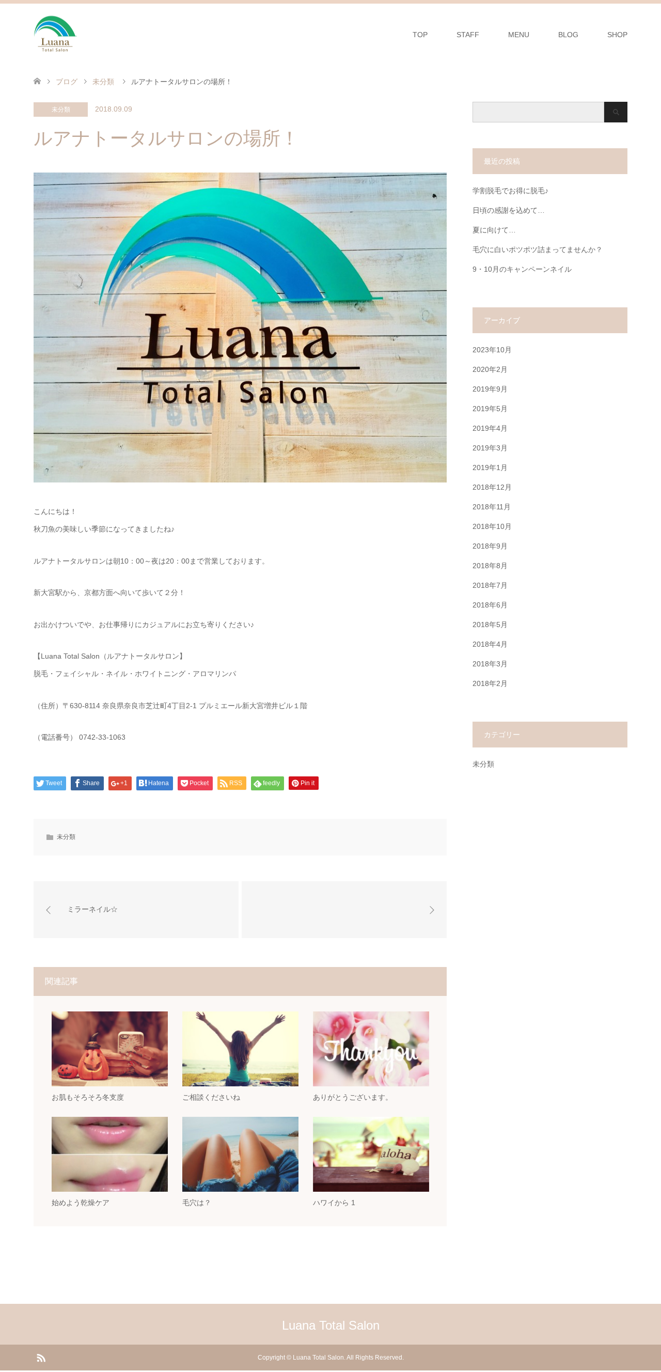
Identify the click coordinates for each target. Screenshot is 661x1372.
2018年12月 (492, 487)
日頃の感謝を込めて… (509, 210)
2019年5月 (490, 408)
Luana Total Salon (331, 1325)
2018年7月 (490, 585)
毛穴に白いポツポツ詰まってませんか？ (538, 249)
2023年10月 (492, 350)
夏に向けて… (494, 230)
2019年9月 (490, 389)
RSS (41, 1357)
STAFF (468, 34)
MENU (518, 34)
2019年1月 (490, 467)
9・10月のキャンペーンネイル (522, 269)
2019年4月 (490, 428)
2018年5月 (490, 624)
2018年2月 (490, 683)
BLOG (568, 34)
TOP (420, 34)
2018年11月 (492, 507)
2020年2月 (490, 369)
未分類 (61, 109)
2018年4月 (490, 644)
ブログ (66, 81)
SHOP (617, 34)
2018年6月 (490, 605)
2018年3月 (490, 664)
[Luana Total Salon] (77, 34)
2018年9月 (490, 546)
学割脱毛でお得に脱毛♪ (510, 190)
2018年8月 (490, 566)
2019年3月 (490, 448)
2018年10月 (492, 526)
